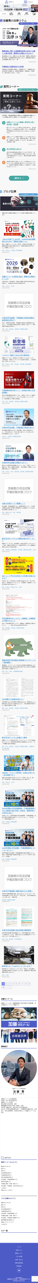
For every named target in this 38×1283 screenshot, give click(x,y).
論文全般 (17, 364)
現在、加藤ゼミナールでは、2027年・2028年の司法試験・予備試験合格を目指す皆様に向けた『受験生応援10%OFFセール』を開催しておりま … (18, 246)
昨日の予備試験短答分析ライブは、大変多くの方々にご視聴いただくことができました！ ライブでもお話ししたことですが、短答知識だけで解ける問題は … (19, 397)
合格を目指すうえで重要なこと (13, 503)
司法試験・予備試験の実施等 (21, 329)
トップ (4, 14)
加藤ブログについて (7, 1222)
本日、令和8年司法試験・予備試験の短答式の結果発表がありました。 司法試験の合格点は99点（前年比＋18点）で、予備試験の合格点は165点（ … (18, 324)
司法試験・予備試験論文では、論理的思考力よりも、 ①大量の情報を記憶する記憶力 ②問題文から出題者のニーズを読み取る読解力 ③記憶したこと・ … (18, 508)
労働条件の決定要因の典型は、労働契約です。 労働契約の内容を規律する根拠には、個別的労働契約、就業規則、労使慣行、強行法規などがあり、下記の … (18, 71)
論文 (12, 364)
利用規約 (19, 1266)
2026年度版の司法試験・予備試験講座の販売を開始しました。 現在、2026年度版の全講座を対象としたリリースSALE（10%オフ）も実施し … (19, 854)
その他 (12, 286)
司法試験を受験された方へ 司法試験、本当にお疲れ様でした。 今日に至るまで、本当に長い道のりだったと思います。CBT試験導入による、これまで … (18, 432)
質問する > (19, 178)
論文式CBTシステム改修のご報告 (14, 738)
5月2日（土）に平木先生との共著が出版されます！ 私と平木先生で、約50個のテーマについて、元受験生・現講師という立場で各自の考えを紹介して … (19, 582)
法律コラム (19, 13)
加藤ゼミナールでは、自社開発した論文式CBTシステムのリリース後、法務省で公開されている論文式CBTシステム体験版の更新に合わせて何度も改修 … (19, 545)
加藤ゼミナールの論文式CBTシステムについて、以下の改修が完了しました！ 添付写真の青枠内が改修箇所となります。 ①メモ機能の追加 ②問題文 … (19, 742)
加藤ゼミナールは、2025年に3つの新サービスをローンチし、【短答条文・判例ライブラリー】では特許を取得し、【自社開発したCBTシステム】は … (19, 359)
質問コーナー (26, 13)
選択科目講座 (6, 1181)
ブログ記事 (34, 13)
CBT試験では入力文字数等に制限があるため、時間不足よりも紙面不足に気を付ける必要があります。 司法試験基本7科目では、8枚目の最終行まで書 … (19, 703)
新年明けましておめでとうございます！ (17, 966)
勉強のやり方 (9, 512)
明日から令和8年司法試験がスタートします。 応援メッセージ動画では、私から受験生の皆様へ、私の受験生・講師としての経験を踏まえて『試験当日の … (19, 467)
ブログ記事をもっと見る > (28, 194)
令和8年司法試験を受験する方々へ (15, 463)
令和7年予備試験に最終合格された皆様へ (17, 891)
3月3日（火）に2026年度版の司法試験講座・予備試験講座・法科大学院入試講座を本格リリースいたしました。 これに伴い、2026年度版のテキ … (19, 817)
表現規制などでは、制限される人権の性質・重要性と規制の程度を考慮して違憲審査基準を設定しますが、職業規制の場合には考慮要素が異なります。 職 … (19, 57)
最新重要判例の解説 (18, 671)
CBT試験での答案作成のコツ (13, 699)
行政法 (10, 671)
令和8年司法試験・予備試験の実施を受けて (18, 428)
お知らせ (8, 250)
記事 (3, 250)
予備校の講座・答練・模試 (9, 1183)
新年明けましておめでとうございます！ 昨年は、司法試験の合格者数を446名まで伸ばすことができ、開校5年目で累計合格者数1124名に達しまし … (19, 970)
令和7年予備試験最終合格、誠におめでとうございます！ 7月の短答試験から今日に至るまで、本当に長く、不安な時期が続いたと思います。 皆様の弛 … (19, 895)
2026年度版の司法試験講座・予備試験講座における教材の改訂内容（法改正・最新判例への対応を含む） (19, 810)
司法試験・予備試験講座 (16, 250)
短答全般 (11, 329)
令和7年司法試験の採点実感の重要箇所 (16, 930)
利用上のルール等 (6, 1190)
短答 (7, 329)
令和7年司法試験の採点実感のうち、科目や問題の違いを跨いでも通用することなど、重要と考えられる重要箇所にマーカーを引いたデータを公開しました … (19, 934)
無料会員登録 (19, 1263)
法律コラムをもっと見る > (28, 23)
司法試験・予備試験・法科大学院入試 (12, 1186)
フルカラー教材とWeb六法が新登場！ (16, 355)
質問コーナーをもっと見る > (27, 89)
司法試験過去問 (18, 939)
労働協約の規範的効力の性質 (13, 67)
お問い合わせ (11, 13)
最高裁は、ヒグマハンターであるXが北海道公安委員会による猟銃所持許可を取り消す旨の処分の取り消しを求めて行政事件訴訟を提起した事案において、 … (19, 666)
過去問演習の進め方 (14, 149)
